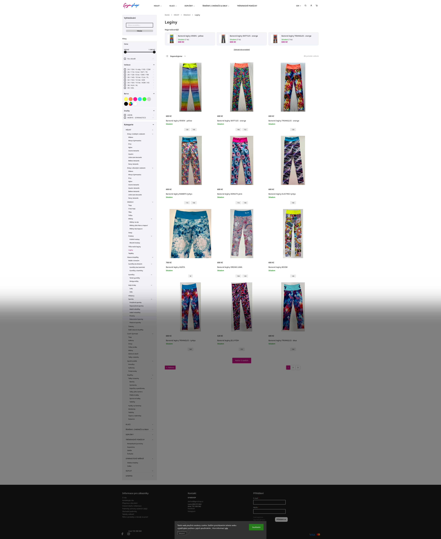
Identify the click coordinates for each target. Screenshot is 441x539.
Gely (131, 292)
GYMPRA (129, 476)
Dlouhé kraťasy (135, 243)
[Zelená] (144, 99)
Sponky (131, 299)
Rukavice (131, 419)
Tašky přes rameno (136, 392)
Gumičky (131, 275)
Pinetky (132, 316)
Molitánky (131, 409)
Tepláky (131, 253)
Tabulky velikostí (128, 514)
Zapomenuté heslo (259, 520)
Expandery (131, 447)
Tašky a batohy (133, 357)
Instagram (191, 511)
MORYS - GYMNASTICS (140, 118)
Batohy (132, 382)
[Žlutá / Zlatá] (126, 99)
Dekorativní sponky (136, 319)
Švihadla (130, 454)
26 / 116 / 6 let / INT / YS (140, 72)
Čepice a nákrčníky (134, 416)
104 (238, 276)
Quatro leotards (134, 188)
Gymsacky (133, 385)
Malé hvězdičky (135, 309)
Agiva (130, 147)
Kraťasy (131, 236)
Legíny (130, 250)
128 (187, 130)
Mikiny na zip (134, 222)
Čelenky (131, 326)
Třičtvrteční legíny (134, 247)
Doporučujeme (176, 56)
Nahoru (171, 367)
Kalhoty (131, 340)
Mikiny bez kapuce (136, 229)
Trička (130, 215)
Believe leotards (133, 161)
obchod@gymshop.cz (195, 501)
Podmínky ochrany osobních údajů (134, 509)
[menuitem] (159, 5)
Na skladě (140, 59)
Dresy (130, 344)
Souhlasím (256, 527)
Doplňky (130, 375)
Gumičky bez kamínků (137, 267)
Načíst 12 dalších (241, 360)
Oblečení (130, 202)
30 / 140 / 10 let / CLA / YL (140, 77)
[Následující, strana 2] (293, 367)
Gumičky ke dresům (135, 264)
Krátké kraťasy (135, 239)
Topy (130, 205)
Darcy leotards (133, 164)
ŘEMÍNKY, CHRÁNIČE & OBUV (137, 429)
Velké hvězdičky (135, 313)
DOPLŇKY (129, 434)
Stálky (129, 466)
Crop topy (131, 209)
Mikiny (130, 219)
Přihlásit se (281, 519)
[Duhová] (131, 104)
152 (245, 130)
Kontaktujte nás (128, 500)
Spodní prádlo (132, 361)
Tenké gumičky (135, 278)
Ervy (129, 144)
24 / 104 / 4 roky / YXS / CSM (140, 69)
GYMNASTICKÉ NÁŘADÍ (135, 458)
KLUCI (128, 424)
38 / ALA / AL (140, 85)
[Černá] (126, 104)
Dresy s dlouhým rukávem (136, 168)
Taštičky (132, 402)
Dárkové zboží (133, 354)
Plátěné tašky (134, 395)
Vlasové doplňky (133, 257)
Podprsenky (132, 371)
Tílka (130, 212)
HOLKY (128, 130)
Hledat (139, 31)
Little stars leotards (135, 157)
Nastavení (181, 533)
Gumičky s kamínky (136, 271)
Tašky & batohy (133, 378)
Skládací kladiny (132, 463)
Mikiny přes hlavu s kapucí (139, 225)
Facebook (191, 508)
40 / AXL (140, 88)
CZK (297, 6)
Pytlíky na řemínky (134, 406)
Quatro (130, 154)
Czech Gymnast (132, 334)
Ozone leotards (133, 151)
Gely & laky (132, 285)
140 (194, 130)
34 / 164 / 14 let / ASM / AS (140, 82)
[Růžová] (135, 99)
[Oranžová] (131, 99)
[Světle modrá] (140, 99)
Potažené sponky (136, 302)
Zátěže (129, 450)
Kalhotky (131, 368)
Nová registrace (258, 517)
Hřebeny (131, 296)
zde (226, 528)
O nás (124, 497)
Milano (130, 137)
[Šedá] (149, 99)
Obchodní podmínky (129, 511)
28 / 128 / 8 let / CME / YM (140, 75)
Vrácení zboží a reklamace (131, 506)
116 (187, 203)
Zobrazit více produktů (242, 49)
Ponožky (131, 364)
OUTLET (129, 471)
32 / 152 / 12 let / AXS (140, 80)
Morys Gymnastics (134, 141)
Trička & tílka (132, 347)
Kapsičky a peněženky (137, 388)
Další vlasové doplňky (135, 330)
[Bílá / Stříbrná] (135, 104)
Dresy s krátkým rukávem (136, 134)
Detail (210, 117)
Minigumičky (134, 281)
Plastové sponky (135, 323)
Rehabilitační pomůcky (135, 444)
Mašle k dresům (133, 261)
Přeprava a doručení (129, 503)
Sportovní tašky (135, 398)
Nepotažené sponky (137, 306)
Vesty (130, 233)
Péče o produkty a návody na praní (135, 517)
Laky (131, 288)
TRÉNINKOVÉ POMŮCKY (135, 439)
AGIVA (140, 115)
